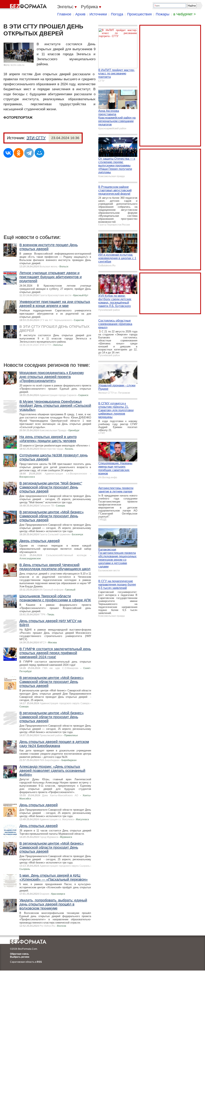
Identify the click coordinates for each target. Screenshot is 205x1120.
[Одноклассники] (18, 153)
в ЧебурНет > (184, 14)
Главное (64, 14)
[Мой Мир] (39, 153)
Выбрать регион (19, 957)
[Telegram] (29, 153)
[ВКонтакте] (8, 153)
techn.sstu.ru (17, 65)
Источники (98, 14)
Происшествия (139, 14)
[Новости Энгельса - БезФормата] (24, 5)
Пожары (162, 14)
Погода (117, 14)
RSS (39, 962)
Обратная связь (19, 954)
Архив (80, 14)
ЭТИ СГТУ (36, 138)
